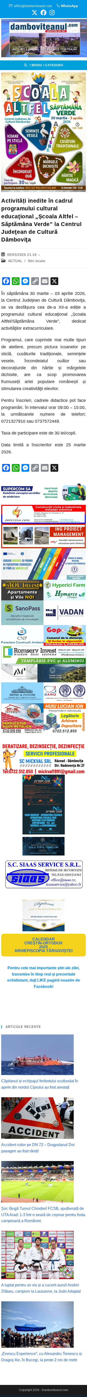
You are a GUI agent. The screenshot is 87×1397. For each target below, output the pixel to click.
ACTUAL (15, 261)
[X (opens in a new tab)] (34, 12)
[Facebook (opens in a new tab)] (43, 12)
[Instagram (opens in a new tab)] (51, 12)
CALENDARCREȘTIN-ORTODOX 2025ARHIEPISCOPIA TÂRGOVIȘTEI (43, 945)
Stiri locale (36, 261)
